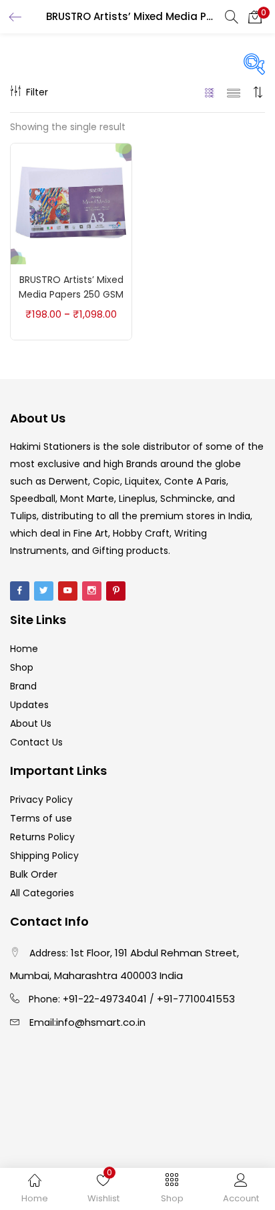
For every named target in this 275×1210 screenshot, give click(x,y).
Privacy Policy (41, 799)
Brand (23, 686)
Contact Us (36, 742)
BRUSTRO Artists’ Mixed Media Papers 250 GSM (71, 287)
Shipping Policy (44, 855)
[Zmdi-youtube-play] (67, 591)
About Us (30, 723)
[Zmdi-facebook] (19, 591)
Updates (29, 704)
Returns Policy (42, 837)
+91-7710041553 (196, 999)
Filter (37, 92)
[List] (233, 92)
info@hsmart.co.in (101, 1022)
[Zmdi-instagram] (91, 591)
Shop (21, 667)
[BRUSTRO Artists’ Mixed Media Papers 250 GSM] (71, 203)
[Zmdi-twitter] (43, 591)
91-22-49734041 (108, 999)
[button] (255, 16)
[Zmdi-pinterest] (115, 591)
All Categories (42, 893)
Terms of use (41, 818)
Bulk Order (33, 874)
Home (24, 648)
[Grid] (210, 92)
